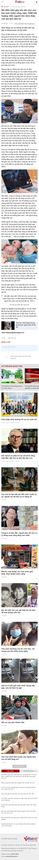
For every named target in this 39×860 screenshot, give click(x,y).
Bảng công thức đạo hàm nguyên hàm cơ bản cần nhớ (18, 783)
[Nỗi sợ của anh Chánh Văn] (19, 707)
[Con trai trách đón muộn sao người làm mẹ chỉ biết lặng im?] (19, 742)
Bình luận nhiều (28, 771)
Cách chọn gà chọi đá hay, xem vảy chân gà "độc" (16, 794)
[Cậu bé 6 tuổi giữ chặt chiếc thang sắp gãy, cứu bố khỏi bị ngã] (19, 671)
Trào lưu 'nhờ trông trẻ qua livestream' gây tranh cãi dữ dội (26, 325)
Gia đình (6, 6)
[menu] (2, 2)
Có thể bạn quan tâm (11, 366)
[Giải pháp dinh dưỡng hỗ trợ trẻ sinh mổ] (19, 404)
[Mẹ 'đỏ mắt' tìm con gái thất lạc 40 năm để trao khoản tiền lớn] (19, 595)
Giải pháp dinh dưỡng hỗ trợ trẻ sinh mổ (19, 419)
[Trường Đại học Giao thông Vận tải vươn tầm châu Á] (12, 375)
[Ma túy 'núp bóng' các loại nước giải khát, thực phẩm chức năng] (19, 557)
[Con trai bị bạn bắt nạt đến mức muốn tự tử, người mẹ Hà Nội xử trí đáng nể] (19, 479)
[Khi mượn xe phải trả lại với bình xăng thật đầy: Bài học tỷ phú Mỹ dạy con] (19, 441)
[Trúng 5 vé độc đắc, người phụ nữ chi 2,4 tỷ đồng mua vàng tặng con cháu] (19, 518)
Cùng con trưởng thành (18, 6)
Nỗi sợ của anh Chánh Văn (12, 722)
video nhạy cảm (12, 338)
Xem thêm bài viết (19, 766)
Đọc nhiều (10, 771)
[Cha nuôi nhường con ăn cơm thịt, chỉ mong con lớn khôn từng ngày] (19, 634)
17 (13, 789)
